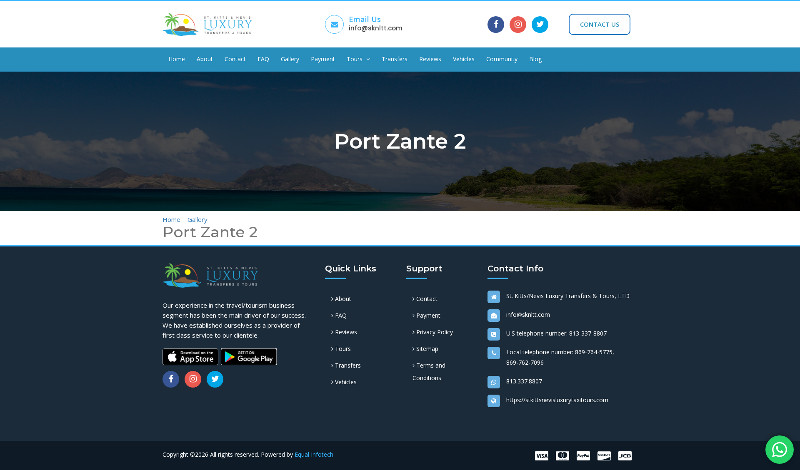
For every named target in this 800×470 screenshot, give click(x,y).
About (205, 59)
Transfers (395, 59)
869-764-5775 (593, 352)
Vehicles (464, 59)
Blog (535, 59)
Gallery (290, 59)
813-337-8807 (588, 333)
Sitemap (426, 349)
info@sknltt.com (375, 28)
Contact (235, 59)
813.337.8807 (524, 381)
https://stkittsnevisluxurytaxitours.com (557, 400)
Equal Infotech (314, 454)
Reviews (430, 59)
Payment (323, 59)
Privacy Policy (434, 332)
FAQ (263, 59)
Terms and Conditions (428, 371)
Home (176, 59)
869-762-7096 (525, 362)
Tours (355, 59)
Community (502, 59)
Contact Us (599, 24)
